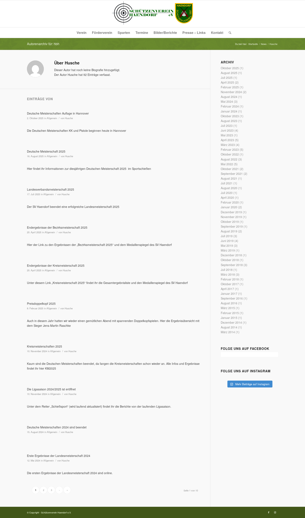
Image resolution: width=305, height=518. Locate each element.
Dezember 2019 (231, 212)
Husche (69, 118)
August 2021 (229, 178)
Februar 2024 (230, 106)
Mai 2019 (227, 245)
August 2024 (229, 97)
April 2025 (227, 82)
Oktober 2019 (230, 222)
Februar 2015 (230, 313)
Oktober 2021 (230, 169)
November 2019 (231, 217)
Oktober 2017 (230, 284)
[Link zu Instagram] (275, 512)
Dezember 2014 (231, 322)
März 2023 (228, 145)
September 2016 (232, 298)
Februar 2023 (230, 149)
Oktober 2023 (230, 116)
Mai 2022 (227, 164)
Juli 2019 (227, 236)
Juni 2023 (227, 130)
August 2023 (229, 121)
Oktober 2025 (230, 68)
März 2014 (228, 332)
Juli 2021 (227, 183)
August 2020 (229, 188)
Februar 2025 (230, 87)
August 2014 (229, 327)
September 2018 (232, 265)
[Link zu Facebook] (269, 512)
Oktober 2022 (230, 154)
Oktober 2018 (230, 260)
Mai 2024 (227, 101)
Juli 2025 (227, 77)
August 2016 (229, 303)
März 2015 (228, 308)
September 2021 (232, 173)
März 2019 (228, 250)
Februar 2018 (230, 279)
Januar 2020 (229, 207)
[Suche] (228, 32)
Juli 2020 (227, 193)
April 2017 (227, 289)
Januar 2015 (229, 318)
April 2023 (227, 140)
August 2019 (229, 231)
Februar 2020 (230, 202)
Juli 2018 (227, 270)
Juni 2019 (227, 241)
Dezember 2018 (231, 255)
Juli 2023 (227, 125)
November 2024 (231, 92)
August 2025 (229, 73)
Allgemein (52, 118)
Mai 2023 (227, 135)
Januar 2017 (229, 293)
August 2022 (229, 159)
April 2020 (227, 197)
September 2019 (232, 226)
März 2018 (228, 274)
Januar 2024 (229, 111)
